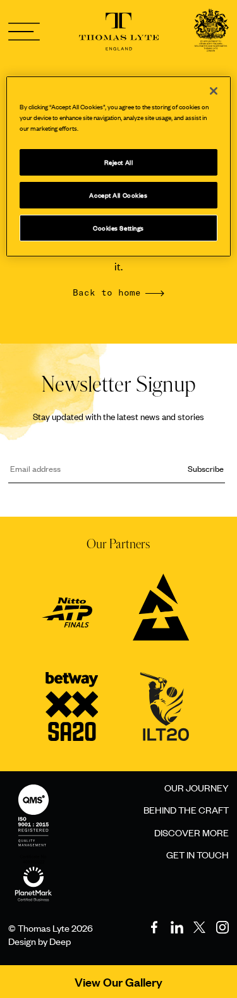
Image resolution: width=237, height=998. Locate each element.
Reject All (118, 162)
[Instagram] (222, 927)
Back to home (107, 293)
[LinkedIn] (177, 927)
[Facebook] (154, 927)
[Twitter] (199, 927)
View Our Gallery (118, 981)
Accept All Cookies (118, 194)
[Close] (214, 91)
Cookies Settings (118, 227)
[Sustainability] (33, 870)
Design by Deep (39, 940)
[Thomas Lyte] (211, 31)
